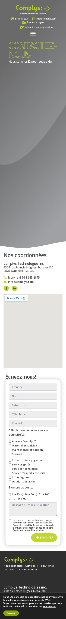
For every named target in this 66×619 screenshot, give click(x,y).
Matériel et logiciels (25, 445)
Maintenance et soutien (27, 450)
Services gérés (21, 464)
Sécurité (17, 454)
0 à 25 (16, 494)
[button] (33, 33)
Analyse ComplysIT (24, 441)
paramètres (49, 606)
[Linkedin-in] (14, 288)
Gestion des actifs (24, 481)
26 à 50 (29, 494)
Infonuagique (20, 477)
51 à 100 (44, 494)
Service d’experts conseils (28, 473)
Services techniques (25, 469)
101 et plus (19, 498)
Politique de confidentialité (28, 530)
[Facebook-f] (6, 288)
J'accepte (11, 613)
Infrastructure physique (27, 460)
